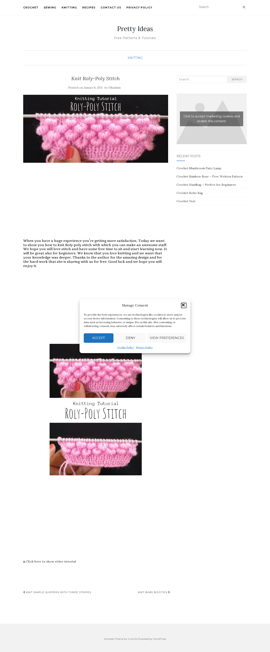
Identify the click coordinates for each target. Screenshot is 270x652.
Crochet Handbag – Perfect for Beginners (206, 185)
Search (237, 79)
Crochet (30, 7)
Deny (130, 338)
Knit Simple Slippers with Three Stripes (58, 592)
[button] (183, 305)
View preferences (167, 338)
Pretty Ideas (135, 29)
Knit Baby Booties (153, 592)
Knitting (69, 7)
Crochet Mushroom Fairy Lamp (199, 168)
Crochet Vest (186, 201)
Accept (98, 338)
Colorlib (132, 638)
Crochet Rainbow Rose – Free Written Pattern (210, 176)
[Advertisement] (95, 205)
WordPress (159, 638)
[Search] (244, 7)
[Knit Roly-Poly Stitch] (95, 129)
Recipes (88, 7)
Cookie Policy (125, 347)
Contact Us (111, 7)
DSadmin (115, 87)
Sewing (50, 7)
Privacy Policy (144, 347)
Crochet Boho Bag (190, 193)
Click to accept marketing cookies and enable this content (212, 118)
